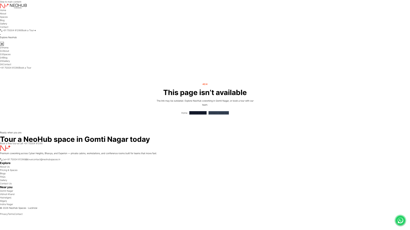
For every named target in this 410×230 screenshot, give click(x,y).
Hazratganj (5, 197)
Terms (11, 214)
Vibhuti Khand (7, 194)
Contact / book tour (219, 112)
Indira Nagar (6, 204)
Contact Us (6, 183)
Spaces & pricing (198, 112)
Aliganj (3, 200)
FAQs (2, 176)
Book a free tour (8, 143)
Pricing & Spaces (8, 170)
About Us (5, 166)
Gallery (3, 180)
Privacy (4, 214)
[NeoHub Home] (13, 5)
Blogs (3, 173)
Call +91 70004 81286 (31, 143)
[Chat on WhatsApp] (400, 220)
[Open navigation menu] (0, 34)
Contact (18, 214)
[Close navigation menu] (2, 44)
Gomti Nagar (6, 190)
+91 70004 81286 (9, 67)
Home (184, 112)
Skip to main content (10, 1)
